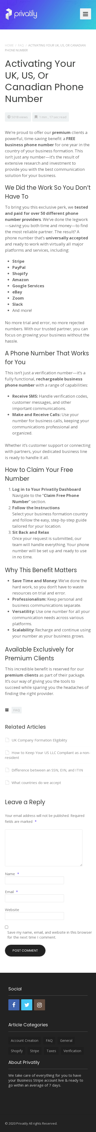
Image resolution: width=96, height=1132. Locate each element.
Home (9, 45)
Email (11, 891)
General (66, 1040)
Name (12, 873)
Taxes (51, 1050)
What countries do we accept (36, 782)
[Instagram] (39, 1004)
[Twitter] (26, 1004)
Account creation (24, 1040)
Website (12, 909)
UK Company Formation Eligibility (39, 740)
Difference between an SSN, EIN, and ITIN (47, 770)
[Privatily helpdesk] (21, 13)
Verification (72, 1050)
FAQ (21, 45)
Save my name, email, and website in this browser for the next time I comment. (49, 935)
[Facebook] (13, 1004)
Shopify (17, 1050)
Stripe (34, 1050)
